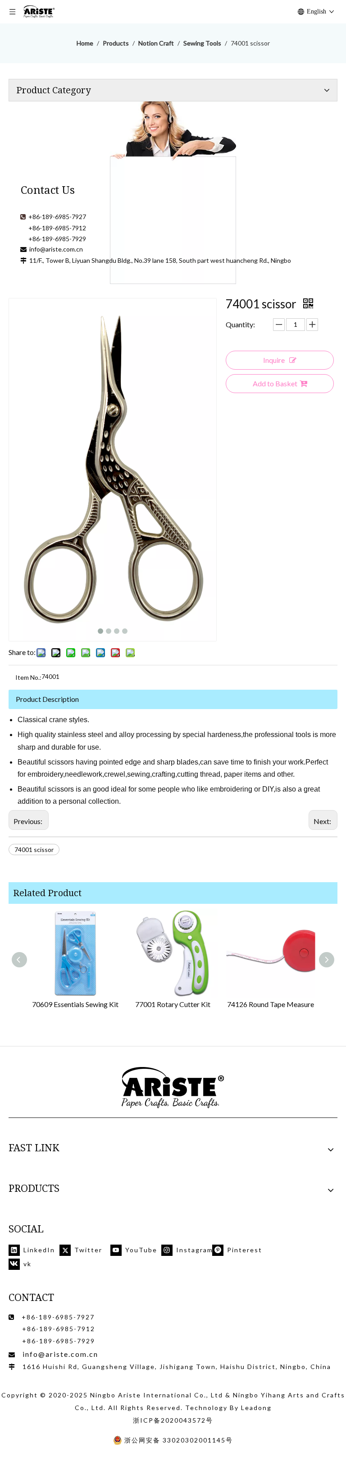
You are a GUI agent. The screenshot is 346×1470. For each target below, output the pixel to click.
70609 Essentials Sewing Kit (75, 1004)
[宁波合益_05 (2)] (173, 1088)
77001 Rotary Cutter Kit (172, 1004)
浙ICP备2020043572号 (173, 1420)
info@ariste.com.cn (56, 249)
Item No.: (28, 677)
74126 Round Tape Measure (270, 1004)
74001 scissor (34, 849)
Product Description (47, 699)
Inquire (274, 360)
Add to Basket (275, 383)
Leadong (256, 1407)
